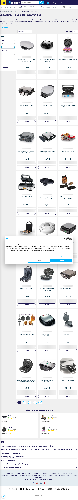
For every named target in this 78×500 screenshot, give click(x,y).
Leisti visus (61, 260)
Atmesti (39, 260)
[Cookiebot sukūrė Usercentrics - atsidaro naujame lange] (65, 238)
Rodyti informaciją (64, 256)
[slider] (1, 47)
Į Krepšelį (26, 75)
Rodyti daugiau (4, 27)
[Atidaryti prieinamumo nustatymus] (3, 496)
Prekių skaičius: (69, 31)
